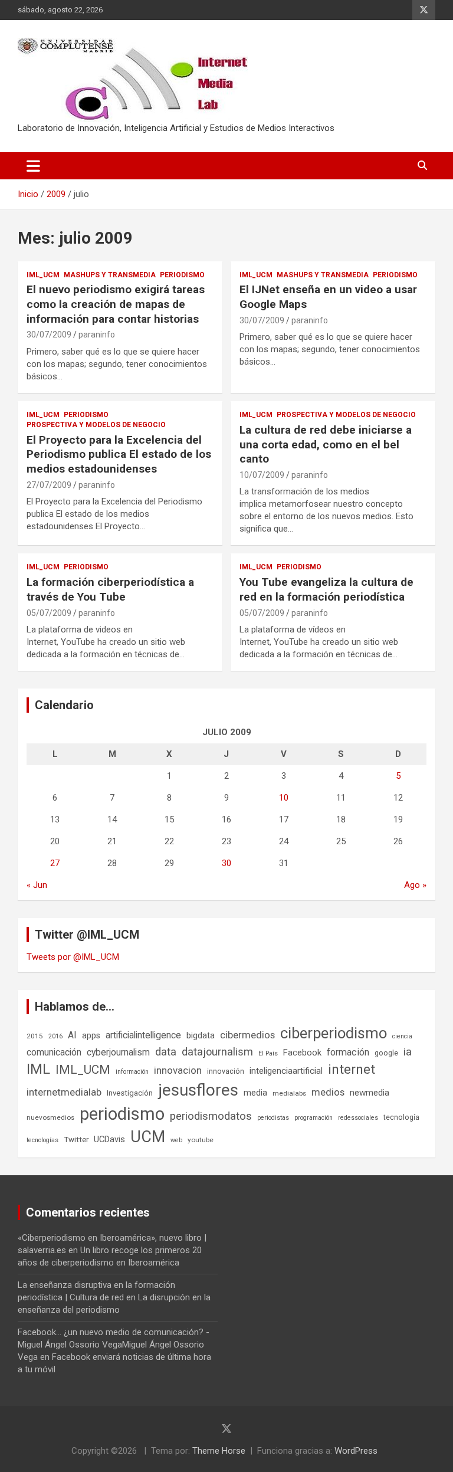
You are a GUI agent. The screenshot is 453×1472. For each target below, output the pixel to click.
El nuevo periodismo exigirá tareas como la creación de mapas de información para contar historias (116, 304)
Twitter (76, 1139)
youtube (201, 1140)
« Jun (37, 885)
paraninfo (96, 334)
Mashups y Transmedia (110, 275)
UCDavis (109, 1139)
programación (313, 1118)
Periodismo (182, 275)
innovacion (178, 1070)
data (165, 1051)
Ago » (415, 885)
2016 (55, 1036)
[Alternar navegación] (33, 165)
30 (226, 863)
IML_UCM (43, 275)
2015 (35, 1036)
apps (91, 1035)
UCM (147, 1136)
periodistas (273, 1118)
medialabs (289, 1093)
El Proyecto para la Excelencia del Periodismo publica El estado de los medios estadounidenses (119, 454)
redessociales (358, 1118)
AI (72, 1035)
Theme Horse (218, 1450)
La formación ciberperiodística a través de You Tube (110, 589)
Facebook (302, 1052)
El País (268, 1053)
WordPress (356, 1450)
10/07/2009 (261, 475)
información (132, 1072)
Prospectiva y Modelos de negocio (96, 425)
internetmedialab (64, 1092)
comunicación (54, 1052)
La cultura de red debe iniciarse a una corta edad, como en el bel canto (325, 444)
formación (348, 1052)
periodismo (122, 1114)
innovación (225, 1071)
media (255, 1092)
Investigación (130, 1093)
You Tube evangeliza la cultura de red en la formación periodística (326, 589)
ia (407, 1051)
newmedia (369, 1092)
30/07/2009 (49, 334)
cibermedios (247, 1035)
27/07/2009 (49, 485)
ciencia (402, 1036)
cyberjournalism (118, 1052)
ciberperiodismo (333, 1033)
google (386, 1052)
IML (38, 1069)
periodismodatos (211, 1116)
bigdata (200, 1035)
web (176, 1140)
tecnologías (42, 1140)
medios (327, 1092)
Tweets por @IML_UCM (73, 957)
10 (283, 797)
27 (55, 863)
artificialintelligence (143, 1035)
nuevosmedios (50, 1117)
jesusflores (198, 1090)
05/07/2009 (49, 613)
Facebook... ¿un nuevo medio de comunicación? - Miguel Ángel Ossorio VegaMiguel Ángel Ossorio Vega (113, 1344)
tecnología (401, 1117)
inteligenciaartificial (286, 1071)
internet (351, 1069)
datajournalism (217, 1051)
